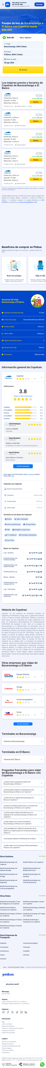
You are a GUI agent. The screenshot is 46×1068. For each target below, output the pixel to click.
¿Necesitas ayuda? (12, 984)
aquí (12, 476)
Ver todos (42, 856)
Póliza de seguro (7, 1048)
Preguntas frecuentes (8, 1030)
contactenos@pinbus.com (28, 202)
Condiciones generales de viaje (11, 1046)
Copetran (31, 474)
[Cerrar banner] (3, 4)
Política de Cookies (7, 1050)
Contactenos (5, 1052)
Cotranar (3, 959)
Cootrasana (4, 947)
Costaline (26, 951)
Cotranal (26, 955)
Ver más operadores (23, 724)
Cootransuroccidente (30, 943)
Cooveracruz (4, 951)
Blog (3, 1022)
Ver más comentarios (23, 466)
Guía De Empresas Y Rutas (16, 967)
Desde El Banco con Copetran (33, 862)
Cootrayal (26, 947)
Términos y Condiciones (9, 1041)
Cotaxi (2, 955)
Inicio (5, 967)
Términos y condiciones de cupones (12, 1028)
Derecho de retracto (8, 1044)
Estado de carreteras (8, 1026)
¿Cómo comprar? (7, 1024)
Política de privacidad (8, 1032)
